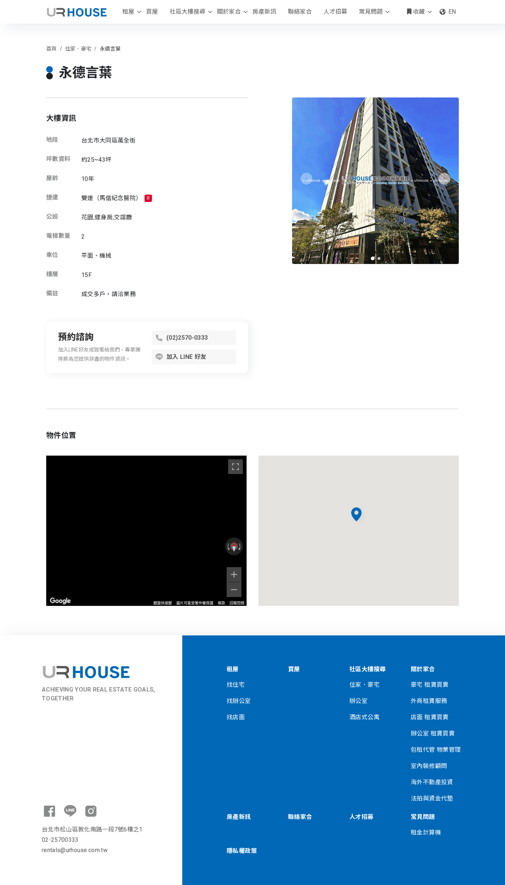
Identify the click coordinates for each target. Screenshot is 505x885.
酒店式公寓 (364, 717)
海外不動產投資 (432, 782)
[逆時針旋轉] (227, 546)
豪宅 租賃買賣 (430, 684)
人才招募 (335, 11)
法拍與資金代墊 (432, 798)
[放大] (234, 574)
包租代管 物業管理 (436, 749)
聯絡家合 (300, 11)
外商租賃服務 (429, 700)
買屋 (152, 11)
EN (452, 11)
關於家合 (229, 11)
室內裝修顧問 (429, 765)
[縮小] (234, 589)
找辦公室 (239, 700)
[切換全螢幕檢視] (235, 466)
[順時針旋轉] (240, 546)
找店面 (236, 717)
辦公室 (358, 700)
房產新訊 (264, 11)
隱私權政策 (242, 850)
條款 (221, 603)
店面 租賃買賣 (430, 717)
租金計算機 (426, 832)
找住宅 (236, 684)
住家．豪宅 (364, 684)
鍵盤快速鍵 (162, 603)
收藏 (418, 11)
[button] (372, 258)
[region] (146, 531)
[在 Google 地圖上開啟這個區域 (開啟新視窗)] (60, 601)
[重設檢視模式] (234, 546)
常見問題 (371, 11)
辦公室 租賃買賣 (433, 733)
